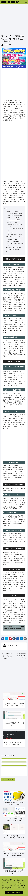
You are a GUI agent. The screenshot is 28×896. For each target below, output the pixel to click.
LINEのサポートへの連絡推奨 (14, 247)
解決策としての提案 (12, 222)
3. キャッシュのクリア (15, 232)
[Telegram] (21, 638)
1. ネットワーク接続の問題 (15, 213)
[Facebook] (2, 638)
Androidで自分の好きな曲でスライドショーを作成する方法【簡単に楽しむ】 (7, 656)
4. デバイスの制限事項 (14, 220)
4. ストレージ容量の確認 (16, 234)
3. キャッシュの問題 (14, 218)
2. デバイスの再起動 (15, 241)
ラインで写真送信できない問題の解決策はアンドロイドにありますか (21, 656)
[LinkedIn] (17, 638)
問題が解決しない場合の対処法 (15, 237)
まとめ (9, 252)
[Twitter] (6, 638)
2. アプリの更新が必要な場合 (16, 215)
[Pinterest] (10, 638)
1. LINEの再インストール (15, 239)
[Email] (25, 638)
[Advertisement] (14, 20)
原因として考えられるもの (13, 211)
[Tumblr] (14, 638)
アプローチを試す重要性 (13, 249)
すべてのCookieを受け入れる (14, 892)
